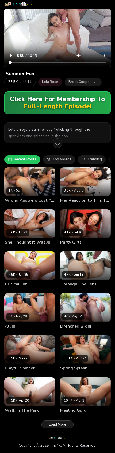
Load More (57, 424)
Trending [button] (94, 159)
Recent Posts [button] (25, 159)
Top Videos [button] (61, 159)
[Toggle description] (57, 143)
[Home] (19, 4)
